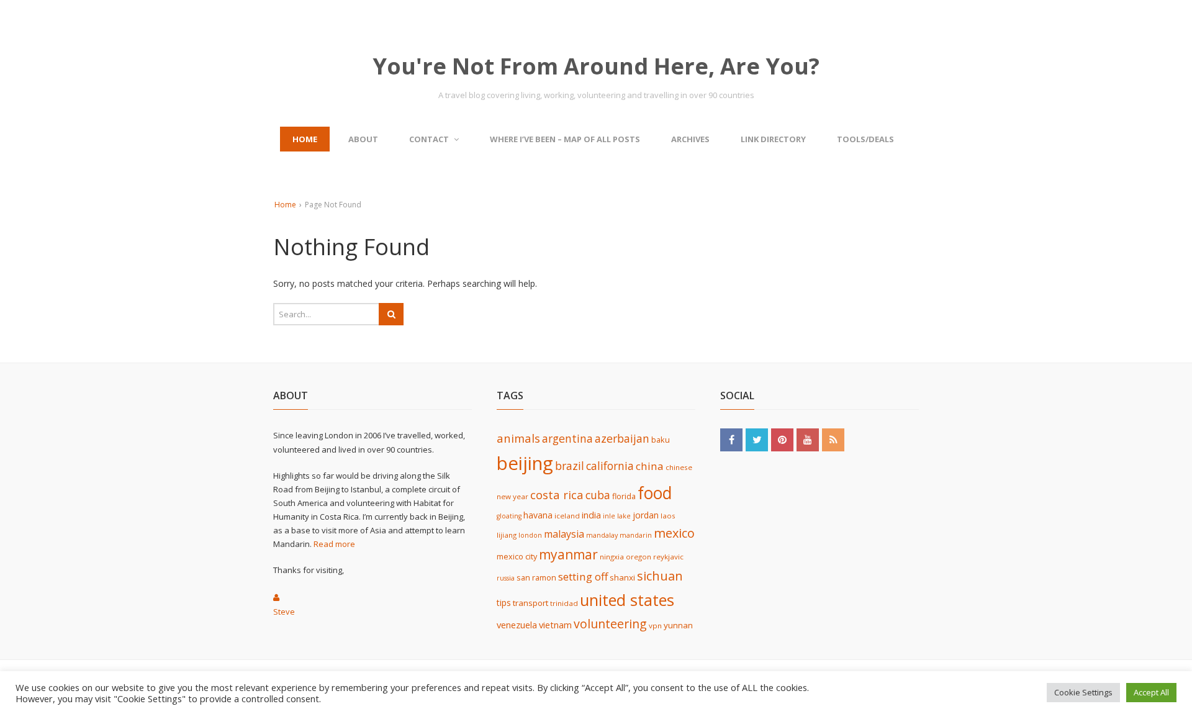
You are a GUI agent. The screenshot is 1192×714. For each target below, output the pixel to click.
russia (506, 578)
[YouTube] (808, 439)
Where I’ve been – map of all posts (565, 139)
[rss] (833, 439)
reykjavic (668, 556)
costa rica (557, 494)
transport (530, 602)
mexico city (517, 556)
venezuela (517, 624)
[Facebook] (731, 439)
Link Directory (773, 139)
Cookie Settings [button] (1083, 692)
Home (304, 139)
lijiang (507, 535)
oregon (638, 556)
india (591, 514)
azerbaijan (622, 438)
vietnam (555, 624)
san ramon (536, 577)
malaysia (564, 534)
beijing (525, 463)
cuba (597, 494)
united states (627, 599)
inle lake (617, 516)
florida (624, 496)
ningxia (612, 556)
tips (504, 602)
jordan (646, 515)
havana (538, 515)
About (363, 139)
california (610, 465)
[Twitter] (757, 439)
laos (668, 515)
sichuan (660, 575)
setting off (583, 576)
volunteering (610, 623)
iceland (567, 515)
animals (518, 438)
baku (660, 440)
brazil (569, 465)
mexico (674, 533)
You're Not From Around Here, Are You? (596, 66)
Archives (690, 139)
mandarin (636, 535)
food (655, 493)
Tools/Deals (865, 139)
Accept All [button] (1151, 692)
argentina (567, 438)
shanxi (622, 577)
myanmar (568, 554)
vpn (655, 625)
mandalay (602, 535)
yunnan (678, 625)
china (650, 466)
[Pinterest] (782, 439)
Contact (429, 139)
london (530, 535)
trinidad (564, 603)
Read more (334, 543)
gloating (509, 516)
